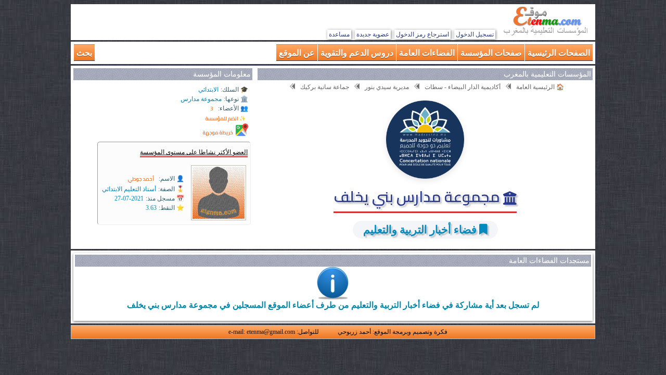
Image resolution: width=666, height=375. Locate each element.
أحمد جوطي (141, 179)
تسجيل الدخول (475, 34)
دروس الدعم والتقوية (357, 52)
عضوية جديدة (372, 34)
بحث (84, 52)
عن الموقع (297, 52)
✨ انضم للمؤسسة (226, 118)
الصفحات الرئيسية (559, 52)
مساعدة (339, 34)
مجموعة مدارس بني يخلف (418, 196)
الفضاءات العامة (427, 52)
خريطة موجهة (218, 133)
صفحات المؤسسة (491, 52)
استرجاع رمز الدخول (422, 34)
